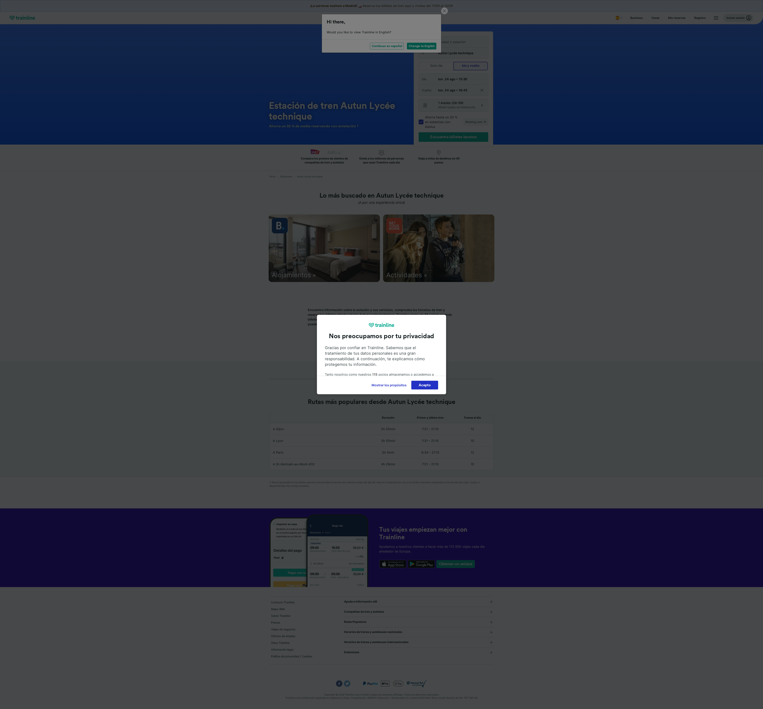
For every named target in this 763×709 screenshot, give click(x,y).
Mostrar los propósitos (389, 385)
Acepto (425, 385)
